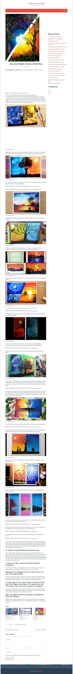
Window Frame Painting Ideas (54, 83)
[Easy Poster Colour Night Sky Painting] (11, 611)
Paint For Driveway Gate (53, 41)
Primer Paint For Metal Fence (54, 71)
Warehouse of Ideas (36, 3)
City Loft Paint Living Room (40, 629)
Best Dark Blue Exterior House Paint (55, 53)
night (17, 624)
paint (11, 624)
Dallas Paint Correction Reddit (11, 629)
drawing (49, 91)
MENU (65, 10)
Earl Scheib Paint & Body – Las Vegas (56, 66)
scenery (24, 624)
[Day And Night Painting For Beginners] (39, 611)
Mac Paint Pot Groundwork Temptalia (56, 73)
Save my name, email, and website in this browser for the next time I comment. (23, 655)
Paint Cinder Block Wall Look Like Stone (56, 75)
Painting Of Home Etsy (53, 77)
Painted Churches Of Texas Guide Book (56, 51)
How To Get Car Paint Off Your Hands (56, 60)
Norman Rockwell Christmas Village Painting (57, 64)
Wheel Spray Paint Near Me (54, 58)
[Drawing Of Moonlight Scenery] (25, 611)
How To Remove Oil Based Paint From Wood (57, 47)
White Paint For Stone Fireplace (54, 55)
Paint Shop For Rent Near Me (54, 36)
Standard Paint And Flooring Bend (55, 38)
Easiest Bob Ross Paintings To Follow (56, 49)
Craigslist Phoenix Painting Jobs (55, 69)
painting (20, 624)
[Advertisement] (25, 82)
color (49, 89)
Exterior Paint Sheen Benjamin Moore (56, 62)
